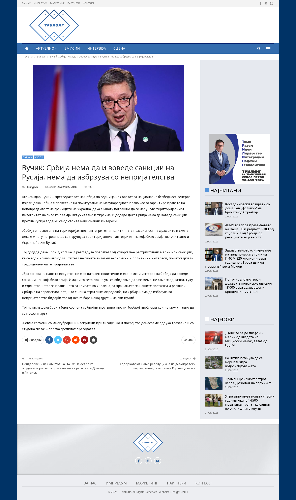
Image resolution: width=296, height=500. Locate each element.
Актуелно (45, 48)
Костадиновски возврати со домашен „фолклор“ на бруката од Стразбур (247, 208)
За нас (26, 3)
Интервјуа (96, 48)
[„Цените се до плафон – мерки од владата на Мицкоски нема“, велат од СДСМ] (214, 337)
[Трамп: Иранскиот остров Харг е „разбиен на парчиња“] (214, 383)
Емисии (72, 48)
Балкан (27, 157)
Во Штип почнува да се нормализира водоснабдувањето (244, 362)
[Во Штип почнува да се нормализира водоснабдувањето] (214, 362)
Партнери (73, 3)
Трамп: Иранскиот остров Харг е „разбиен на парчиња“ (248, 381)
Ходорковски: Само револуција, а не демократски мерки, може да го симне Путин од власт (158, 366)
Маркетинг (57, 3)
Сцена (119, 48)
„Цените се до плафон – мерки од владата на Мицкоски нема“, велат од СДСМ (246, 339)
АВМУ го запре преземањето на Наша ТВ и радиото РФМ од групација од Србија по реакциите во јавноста (249, 231)
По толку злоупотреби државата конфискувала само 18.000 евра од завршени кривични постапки (248, 285)
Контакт (88, 3)
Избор (39, 157)
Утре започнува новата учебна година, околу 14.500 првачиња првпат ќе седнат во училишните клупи (249, 402)
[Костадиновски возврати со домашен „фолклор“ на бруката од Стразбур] (214, 208)
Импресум (40, 3)
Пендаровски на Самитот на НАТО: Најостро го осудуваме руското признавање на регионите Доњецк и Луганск (63, 368)
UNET (184, 492)
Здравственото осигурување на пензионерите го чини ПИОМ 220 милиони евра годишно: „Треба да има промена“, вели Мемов (238, 258)
